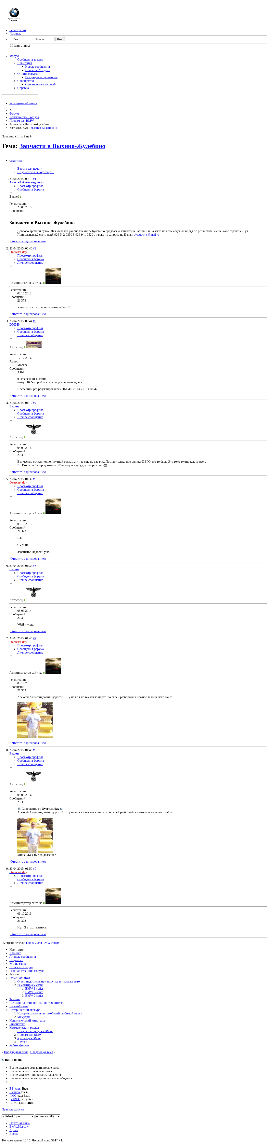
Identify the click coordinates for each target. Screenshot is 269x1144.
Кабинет (15, 953)
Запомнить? (21, 45)
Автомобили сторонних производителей (36, 1002)
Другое (22, 1041)
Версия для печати (29, 168)
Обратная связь (19, 1123)
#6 (34, 565)
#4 (34, 402)
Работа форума (19, 1045)
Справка (23, 88)
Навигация (24, 63)
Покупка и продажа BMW (35, 1031)
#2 (34, 248)
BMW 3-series (34, 988)
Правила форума (13, 1109)
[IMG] (13, 1095)
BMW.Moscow (19, 1126)
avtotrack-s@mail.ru (146, 234)
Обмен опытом (19, 978)
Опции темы (15, 161)
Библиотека (17, 1024)
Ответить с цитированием (28, 241)
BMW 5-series (34, 992)
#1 (34, 178)
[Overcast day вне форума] (53, 282)
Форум (14, 56)
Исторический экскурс (24, 1009)
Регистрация (17, 30)
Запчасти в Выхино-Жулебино (62, 145)
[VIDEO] (15, 1099)
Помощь (15, 33)
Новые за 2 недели (37, 70)
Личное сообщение (30, 262)
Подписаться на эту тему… (35, 172)
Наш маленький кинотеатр (27, 1020)
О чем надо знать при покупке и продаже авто (48, 981)
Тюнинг (14, 999)
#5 (34, 479)
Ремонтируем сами (30, 985)
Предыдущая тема (16, 1052)
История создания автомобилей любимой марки (49, 1013)
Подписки (16, 960)
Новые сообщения (37, 66)
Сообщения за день (30, 59)
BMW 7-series (34, 995)
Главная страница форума (26, 970)
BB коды (15, 1088)
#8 (34, 750)
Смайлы (14, 1092)
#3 (34, 321)
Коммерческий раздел (24, 117)
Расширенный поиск (23, 103)
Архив (13, 1130)
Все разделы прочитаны (41, 77)
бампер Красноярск (44, 127)
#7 (34, 638)
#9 (34, 868)
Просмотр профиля (30, 186)
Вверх (55, 942)
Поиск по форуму (21, 967)
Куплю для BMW (29, 1038)
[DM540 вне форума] (34, 347)
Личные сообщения (22, 956)
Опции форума (27, 73)
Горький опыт (18, 1006)
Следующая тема (41, 1052)
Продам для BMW (21, 120)
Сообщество (25, 80)
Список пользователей (40, 84)
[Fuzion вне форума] (34, 437)
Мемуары (23, 1017)
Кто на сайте (17, 963)
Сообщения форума (30, 189)
